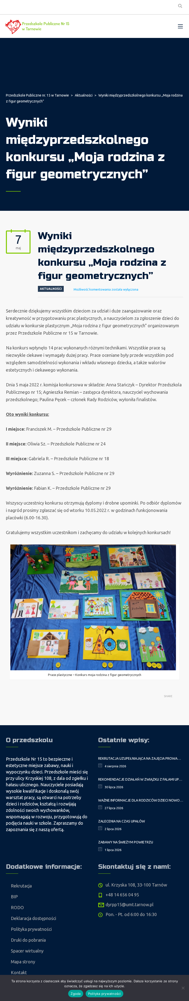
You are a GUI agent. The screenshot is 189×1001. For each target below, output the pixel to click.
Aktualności (51, 288)
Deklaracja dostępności (33, 918)
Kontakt (19, 972)
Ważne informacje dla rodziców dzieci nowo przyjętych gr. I (140, 800)
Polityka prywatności (31, 929)
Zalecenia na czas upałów (121, 821)
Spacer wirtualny (27, 950)
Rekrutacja (21, 885)
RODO (17, 907)
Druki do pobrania (28, 939)
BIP (14, 896)
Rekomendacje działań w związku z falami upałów (140, 779)
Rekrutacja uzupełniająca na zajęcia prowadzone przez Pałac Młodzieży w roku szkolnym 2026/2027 (140, 758)
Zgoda (75, 994)
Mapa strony (23, 961)
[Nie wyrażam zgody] (182, 987)
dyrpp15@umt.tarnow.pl (130, 904)
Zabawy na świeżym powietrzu (125, 842)
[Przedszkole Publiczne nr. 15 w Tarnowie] (38, 26)
